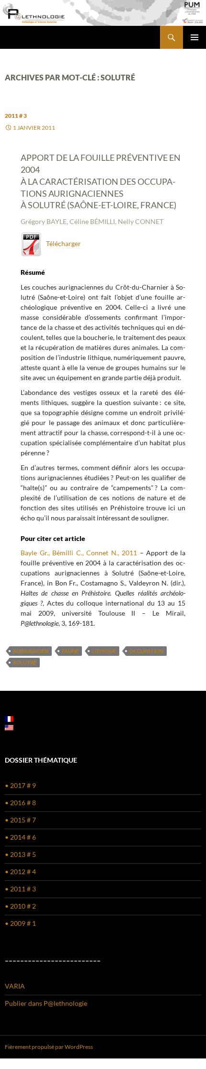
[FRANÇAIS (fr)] (9, 718)
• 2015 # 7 (20, 820)
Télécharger (61, 243)
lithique (104, 651)
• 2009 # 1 (20, 923)
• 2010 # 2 (20, 906)
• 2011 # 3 (20, 889)
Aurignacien (30, 651)
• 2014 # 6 (20, 837)
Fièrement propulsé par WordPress (49, 1046)
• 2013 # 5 (20, 854)
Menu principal (194, 37)
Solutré (24, 662)
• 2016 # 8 (20, 803)
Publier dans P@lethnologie (46, 1003)
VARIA (15, 986)
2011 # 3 (16, 115)
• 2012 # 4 (20, 871)
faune (70, 651)
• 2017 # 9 (20, 785)
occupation (146, 651)
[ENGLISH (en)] (9, 727)
